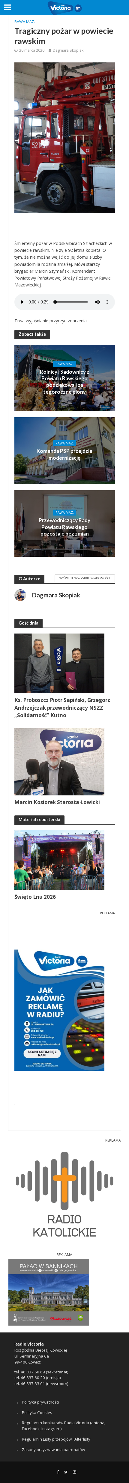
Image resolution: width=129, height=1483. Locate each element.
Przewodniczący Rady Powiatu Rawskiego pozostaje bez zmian (64, 527)
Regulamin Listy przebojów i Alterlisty (56, 1439)
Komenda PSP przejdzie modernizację (64, 454)
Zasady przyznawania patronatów (53, 1449)
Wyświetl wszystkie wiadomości (84, 578)
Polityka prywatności (40, 1402)
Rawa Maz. (24, 21)
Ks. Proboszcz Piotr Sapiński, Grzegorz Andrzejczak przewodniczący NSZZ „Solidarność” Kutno (62, 707)
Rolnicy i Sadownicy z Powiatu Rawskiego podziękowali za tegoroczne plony (64, 382)
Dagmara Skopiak (68, 50)
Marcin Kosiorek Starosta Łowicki (57, 802)
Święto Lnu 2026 (35, 896)
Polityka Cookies (37, 1412)
